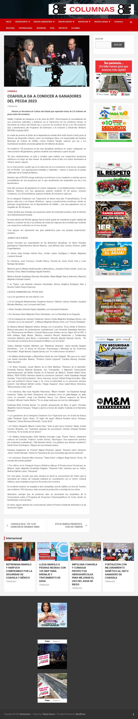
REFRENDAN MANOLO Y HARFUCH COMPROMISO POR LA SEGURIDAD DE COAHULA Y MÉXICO (19, 571)
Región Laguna (101, 22)
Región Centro (65, 22)
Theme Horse (48, 714)
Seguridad (41, 28)
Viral (52, 28)
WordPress (80, 714)
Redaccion (13, 106)
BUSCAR (99, 39)
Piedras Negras (47, 558)
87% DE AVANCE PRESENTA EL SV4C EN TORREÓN (69, 525)
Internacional (25, 28)
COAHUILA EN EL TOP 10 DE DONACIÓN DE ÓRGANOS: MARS (25, 525)
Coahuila (118, 22)
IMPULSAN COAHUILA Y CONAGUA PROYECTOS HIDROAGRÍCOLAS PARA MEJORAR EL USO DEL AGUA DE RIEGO (84, 574)
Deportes (63, 28)
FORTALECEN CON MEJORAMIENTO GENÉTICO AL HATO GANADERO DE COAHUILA (116, 571)
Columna (75, 28)
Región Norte (21, 22)
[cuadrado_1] (113, 62)
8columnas (25, 714)
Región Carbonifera (43, 22)
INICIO (8, 22)
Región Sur (83, 22)
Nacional (10, 28)
